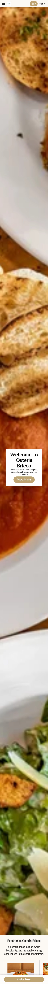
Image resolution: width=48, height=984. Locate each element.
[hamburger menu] (3, 3)
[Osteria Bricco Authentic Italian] (9, 4)
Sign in (42, 3)
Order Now (24, 979)
